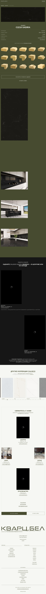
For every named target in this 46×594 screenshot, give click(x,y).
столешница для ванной (23, 572)
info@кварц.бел (23, 506)
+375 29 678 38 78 (23, 443)
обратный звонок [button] (23, 537)
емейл (23, 540)
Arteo (34, 553)
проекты (11, 551)
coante (34, 551)
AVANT (34, 554)
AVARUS (34, 556)
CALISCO (34, 558)
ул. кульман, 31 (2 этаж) (23, 442)
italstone (34, 562)
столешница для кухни (23, 570)
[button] (43, 1)
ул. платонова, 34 (23, 493)
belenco (34, 548)
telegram (23, 502)
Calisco (43, 30)
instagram (23, 504)
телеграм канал (23, 539)
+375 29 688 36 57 (6, 464)
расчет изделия (11, 554)
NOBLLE (34, 559)
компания (11, 553)
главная (11, 548)
